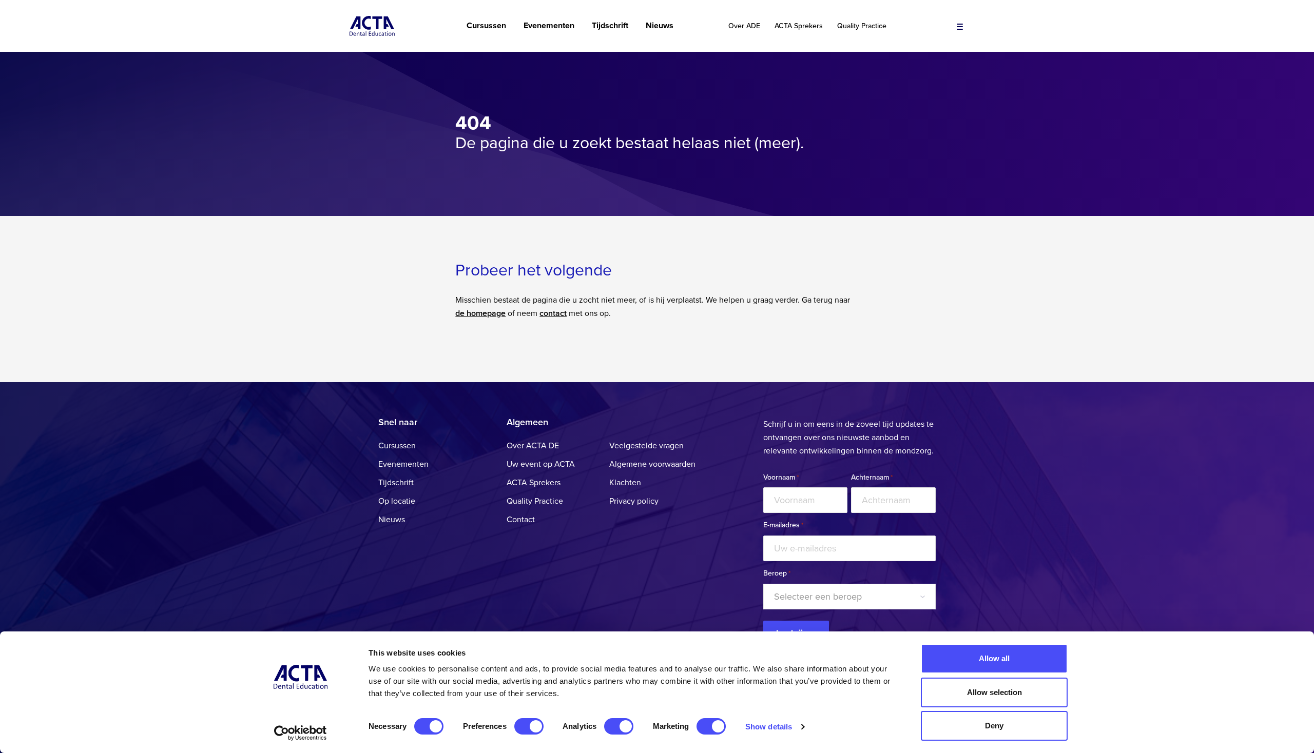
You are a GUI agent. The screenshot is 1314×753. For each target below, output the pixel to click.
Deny (994, 725)
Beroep (776, 573)
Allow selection (994, 692)
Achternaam (872, 477)
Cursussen (486, 26)
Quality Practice (861, 26)
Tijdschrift (610, 26)
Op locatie (396, 501)
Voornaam (781, 477)
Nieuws (659, 26)
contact (553, 313)
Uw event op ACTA (541, 464)
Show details (768, 726)
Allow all (994, 658)
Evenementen (549, 26)
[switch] (529, 726)
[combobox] (849, 596)
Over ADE (744, 26)
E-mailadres (783, 525)
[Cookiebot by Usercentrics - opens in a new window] (300, 733)
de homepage (480, 313)
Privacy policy (634, 501)
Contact (521, 519)
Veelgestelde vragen (646, 446)
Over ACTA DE (533, 446)
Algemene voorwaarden (652, 464)
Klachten (625, 483)
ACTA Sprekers (799, 26)
